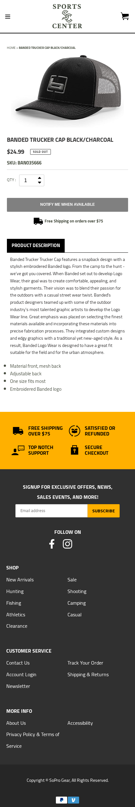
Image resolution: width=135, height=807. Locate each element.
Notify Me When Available (67, 204)
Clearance (16, 626)
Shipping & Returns (88, 674)
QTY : (11, 179)
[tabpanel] (67, 91)
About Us (16, 723)
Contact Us (18, 662)
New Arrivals (20, 579)
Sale (72, 579)
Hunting (15, 591)
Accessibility (80, 723)
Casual (75, 614)
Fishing (13, 603)
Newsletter (18, 686)
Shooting (77, 591)
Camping (77, 603)
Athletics (15, 614)
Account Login (21, 674)
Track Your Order (85, 662)
